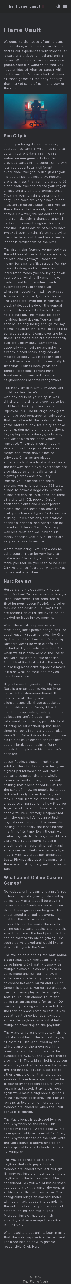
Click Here (31, 1246)
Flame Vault (22, 30)
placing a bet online (29, 1232)
